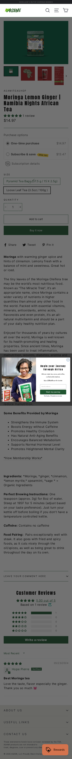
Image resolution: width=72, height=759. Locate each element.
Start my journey (53, 392)
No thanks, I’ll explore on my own (53, 396)
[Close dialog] (68, 359)
